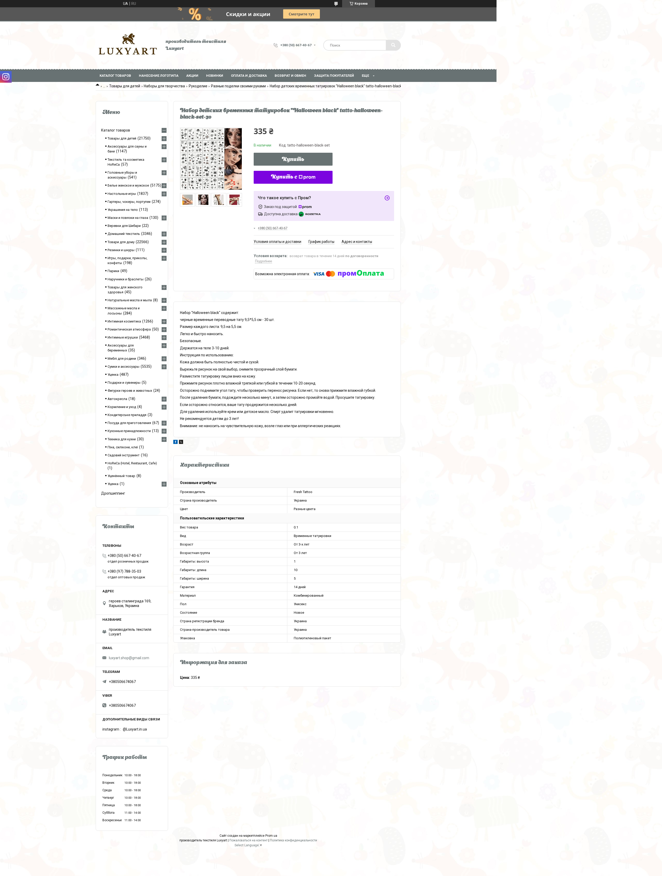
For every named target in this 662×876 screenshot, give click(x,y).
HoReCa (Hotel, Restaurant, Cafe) (132, 463)
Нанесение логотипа (158, 76)
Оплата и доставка (249, 76)
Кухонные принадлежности (129, 431)
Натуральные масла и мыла (130, 300)
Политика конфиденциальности (293, 840)
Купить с (284, 177)
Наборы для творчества (164, 86)
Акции (192, 76)
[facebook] (175, 443)
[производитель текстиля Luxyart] (128, 45)
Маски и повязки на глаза (128, 218)
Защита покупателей (334, 76)
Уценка (113, 374)
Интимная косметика (124, 321)
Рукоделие (198, 86)
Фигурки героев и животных (130, 391)
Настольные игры (122, 194)
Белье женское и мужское (128, 185)
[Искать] (393, 45)
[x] (181, 443)
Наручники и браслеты (126, 279)
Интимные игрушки (123, 337)
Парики (113, 271)
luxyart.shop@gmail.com (129, 658)
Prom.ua (271, 835)
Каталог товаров (115, 76)
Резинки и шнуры (121, 250)
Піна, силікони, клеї (123, 447)
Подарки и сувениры (124, 383)
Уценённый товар (121, 476)
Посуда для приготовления (129, 423)
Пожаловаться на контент (248, 840)
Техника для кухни (122, 439)
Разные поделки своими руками (238, 86)
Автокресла (117, 399)
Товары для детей (124, 86)
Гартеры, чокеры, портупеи (129, 202)
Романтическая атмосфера (129, 329)
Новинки (214, 76)
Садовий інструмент (124, 455)
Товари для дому (121, 242)
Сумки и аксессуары (123, 366)
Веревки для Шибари (124, 226)
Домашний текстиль (124, 234)
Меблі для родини (122, 358)
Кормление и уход (122, 407)
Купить (293, 159)
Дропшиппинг (113, 493)
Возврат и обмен (290, 76)
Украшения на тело (123, 210)
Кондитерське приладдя (127, 415)
